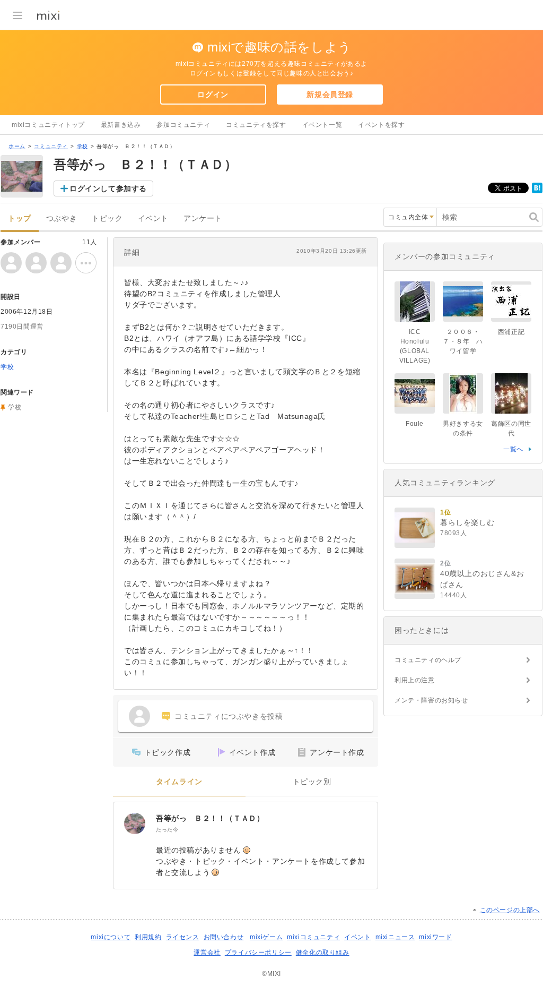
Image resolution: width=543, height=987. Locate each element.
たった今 (167, 829)
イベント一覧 (322, 124)
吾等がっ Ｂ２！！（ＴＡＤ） (210, 818)
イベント (153, 218)
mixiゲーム (266, 937)
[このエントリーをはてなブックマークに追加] (537, 191)
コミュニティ (51, 146)
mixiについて (110, 937)
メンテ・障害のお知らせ (431, 700)
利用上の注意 (415, 680)
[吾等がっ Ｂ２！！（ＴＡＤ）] (134, 823)
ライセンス (182, 937)
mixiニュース (395, 937)
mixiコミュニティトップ (48, 124)
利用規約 (148, 937)
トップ (19, 218)
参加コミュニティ (183, 124)
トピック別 (312, 782)
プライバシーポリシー (258, 952)
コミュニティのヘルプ (428, 660)
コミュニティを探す (256, 124)
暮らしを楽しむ (467, 522)
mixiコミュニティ (313, 937)
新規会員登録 (329, 94)
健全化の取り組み (322, 952)
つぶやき (61, 218)
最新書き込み (121, 124)
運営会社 (207, 952)
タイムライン (179, 782)
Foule (415, 423)
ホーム (16, 146)
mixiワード (435, 937)
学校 (82, 146)
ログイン (212, 94)
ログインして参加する (108, 188)
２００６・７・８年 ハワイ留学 (463, 341)
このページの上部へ (510, 910)
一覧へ (513, 449)
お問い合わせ (224, 937)
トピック (107, 218)
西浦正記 (511, 332)
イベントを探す (381, 124)
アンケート (202, 218)
